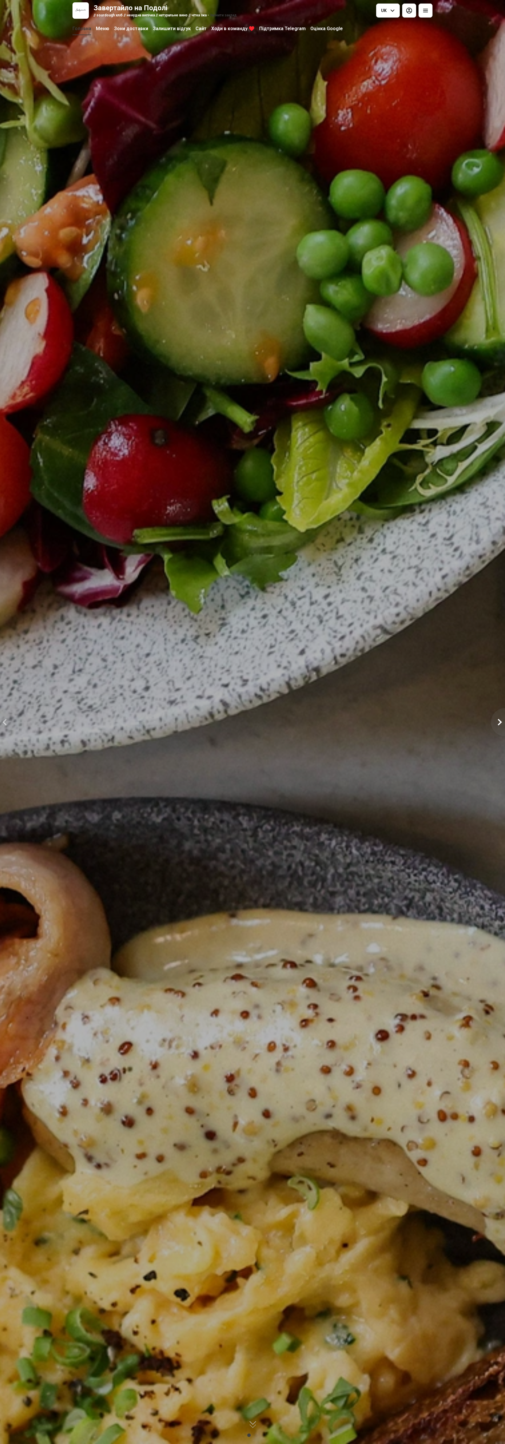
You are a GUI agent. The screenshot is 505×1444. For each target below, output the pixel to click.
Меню (102, 28)
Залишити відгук (172, 28)
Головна (81, 28)
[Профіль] (409, 11)
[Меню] (425, 11)
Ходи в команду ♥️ (233, 28)
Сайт (201, 28)
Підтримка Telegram (282, 28)
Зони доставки (131, 28)
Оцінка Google (326, 28)
